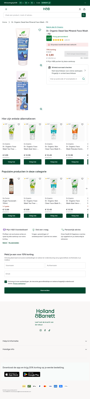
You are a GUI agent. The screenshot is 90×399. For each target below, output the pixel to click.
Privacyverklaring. (19, 283)
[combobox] (43, 15)
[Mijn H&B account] (80, 9)
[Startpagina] (46, 9)
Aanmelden (45, 290)
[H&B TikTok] (49, 330)
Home (4, 22)
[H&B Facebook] (45, 330)
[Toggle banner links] (85, 3)
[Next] (86, 189)
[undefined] (22, 46)
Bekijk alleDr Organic (54, 27)
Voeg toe (11, 216)
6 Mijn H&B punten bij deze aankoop (60, 61)
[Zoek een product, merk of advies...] (84, 15)
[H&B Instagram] (40, 330)
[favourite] (19, 124)
